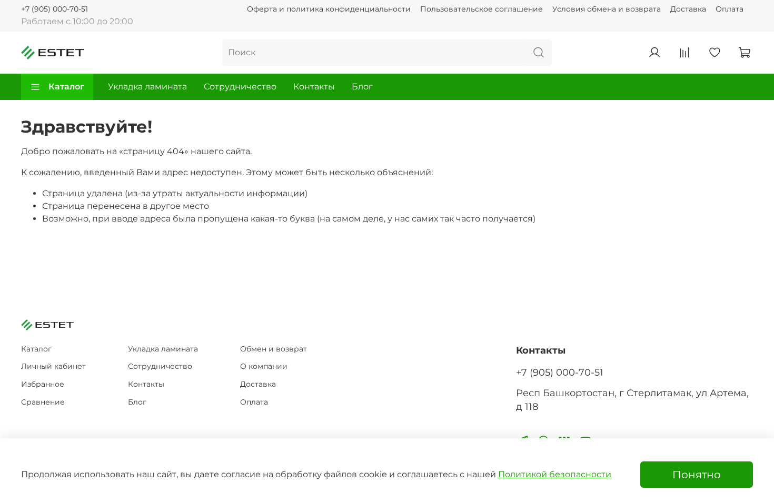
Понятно (696, 474)
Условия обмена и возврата (606, 9)
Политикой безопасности (554, 474)
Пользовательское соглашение (481, 9)
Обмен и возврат (273, 349)
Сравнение (43, 402)
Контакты (314, 87)
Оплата (729, 9)
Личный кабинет (53, 366)
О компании (263, 366)
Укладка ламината (147, 87)
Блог (362, 87)
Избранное (42, 384)
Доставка (688, 9)
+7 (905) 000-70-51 (54, 9)
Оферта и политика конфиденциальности (329, 9)
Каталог (66, 87)
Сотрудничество (240, 87)
